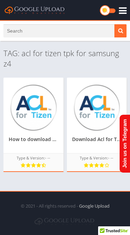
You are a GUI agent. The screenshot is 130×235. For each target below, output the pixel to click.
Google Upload (94, 206)
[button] (120, 30)
